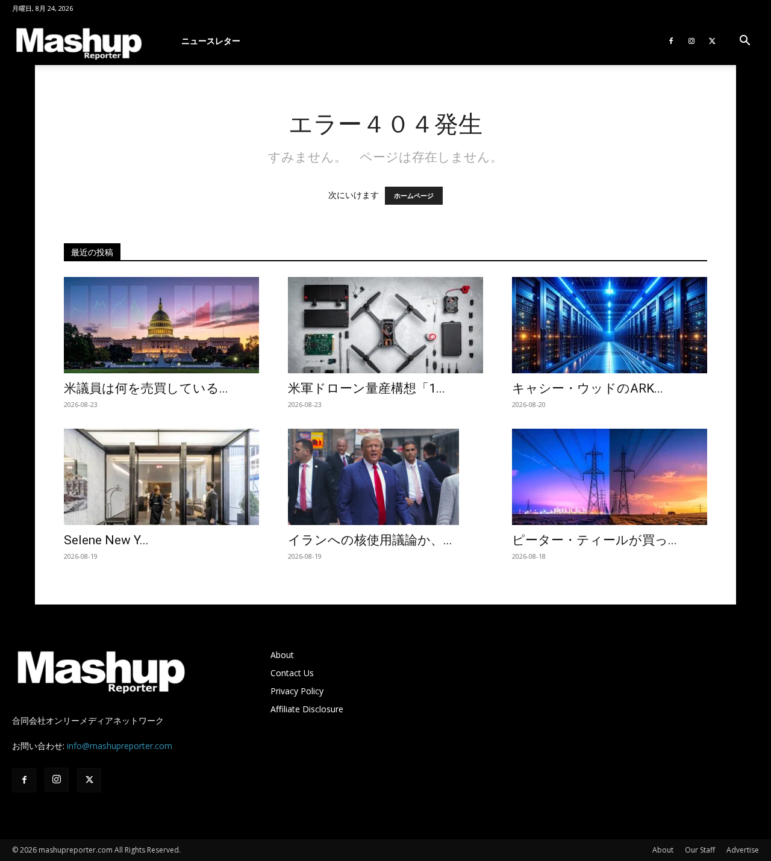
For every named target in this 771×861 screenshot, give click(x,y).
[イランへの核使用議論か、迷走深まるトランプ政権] (385, 477)
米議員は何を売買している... (146, 388)
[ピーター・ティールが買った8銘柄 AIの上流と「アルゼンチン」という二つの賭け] (609, 477)
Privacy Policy (296, 691)
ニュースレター (210, 40)
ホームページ (414, 195)
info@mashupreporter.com (119, 745)
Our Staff (700, 850)
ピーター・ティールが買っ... (594, 540)
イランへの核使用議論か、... (370, 540)
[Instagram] (691, 41)
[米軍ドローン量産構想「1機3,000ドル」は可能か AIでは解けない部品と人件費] (385, 325)
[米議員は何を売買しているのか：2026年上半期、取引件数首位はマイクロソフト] (161, 325)
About (282, 655)
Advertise (742, 850)
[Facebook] (671, 41)
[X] (712, 41)
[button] (744, 42)
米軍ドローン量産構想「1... (366, 388)
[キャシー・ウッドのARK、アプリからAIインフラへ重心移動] (609, 325)
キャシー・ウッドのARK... (587, 388)
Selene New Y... (106, 540)
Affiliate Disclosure (306, 709)
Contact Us (292, 673)
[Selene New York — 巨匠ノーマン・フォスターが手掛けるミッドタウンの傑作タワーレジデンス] (161, 477)
